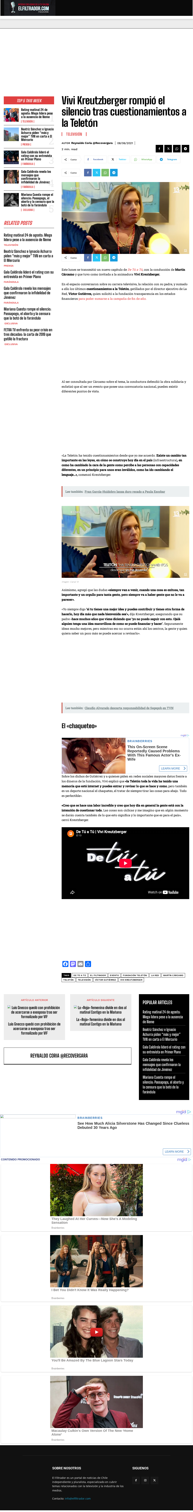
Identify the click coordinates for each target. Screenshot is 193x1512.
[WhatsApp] (177, 148)
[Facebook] (159, 148)
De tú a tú (80, 975)
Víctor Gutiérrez (105, 980)
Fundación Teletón (135, 975)
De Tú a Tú (135, 269)
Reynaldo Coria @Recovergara (92, 143)
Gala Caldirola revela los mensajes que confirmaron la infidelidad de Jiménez (36, 177)
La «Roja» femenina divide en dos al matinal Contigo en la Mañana (100, 1021)
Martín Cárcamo (173, 975)
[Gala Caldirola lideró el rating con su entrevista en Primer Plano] (11, 157)
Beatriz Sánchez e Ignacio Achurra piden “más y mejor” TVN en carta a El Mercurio (37, 134)
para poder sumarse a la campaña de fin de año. (113, 299)
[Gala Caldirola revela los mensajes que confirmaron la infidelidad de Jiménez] (11, 177)
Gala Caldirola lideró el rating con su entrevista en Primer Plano (36, 155)
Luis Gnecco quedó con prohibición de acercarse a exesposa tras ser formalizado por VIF (34, 1028)
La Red (155, 975)
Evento (114, 975)
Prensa (26, 144)
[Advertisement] (96, 56)
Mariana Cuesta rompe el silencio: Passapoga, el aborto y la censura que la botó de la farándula (37, 200)
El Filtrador (98, 975)
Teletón (68, 980)
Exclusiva (27, 210)
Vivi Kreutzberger (131, 980)
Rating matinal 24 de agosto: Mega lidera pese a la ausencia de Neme (37, 113)
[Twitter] (168, 148)
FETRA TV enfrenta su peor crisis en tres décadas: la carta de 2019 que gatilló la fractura (28, 334)
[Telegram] (185, 148)
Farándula (27, 164)
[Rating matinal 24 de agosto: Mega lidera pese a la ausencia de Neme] (11, 115)
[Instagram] (145, 1480)
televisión (84, 980)
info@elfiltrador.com (78, 1498)
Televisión (27, 121)
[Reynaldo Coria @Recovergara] (18, 1056)
